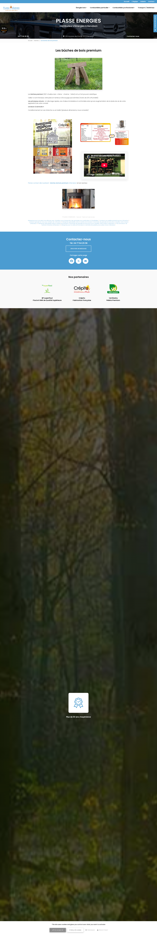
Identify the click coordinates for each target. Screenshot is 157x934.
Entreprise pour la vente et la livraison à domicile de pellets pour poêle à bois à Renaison (88, 225)
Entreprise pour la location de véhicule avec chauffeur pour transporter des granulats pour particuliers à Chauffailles (63, 220)
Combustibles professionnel (123, 8)
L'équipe (135, 1)
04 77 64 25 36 (23, 36)
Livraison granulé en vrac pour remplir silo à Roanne (45, 222)
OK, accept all (58, 930)
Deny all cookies (75, 930)
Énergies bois (81, 8)
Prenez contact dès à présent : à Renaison (52, 183)
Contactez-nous (133, 36)
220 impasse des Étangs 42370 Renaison (79, 36)
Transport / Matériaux (146, 8)
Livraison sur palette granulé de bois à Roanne (114, 220)
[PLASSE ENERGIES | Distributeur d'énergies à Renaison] (11, 7)
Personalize (91, 930)
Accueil (126, 1)
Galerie (143, 1)
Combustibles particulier (99, 8)
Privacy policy (103, 930)
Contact (151, 1)
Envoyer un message (78, 249)
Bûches (36, 40)
